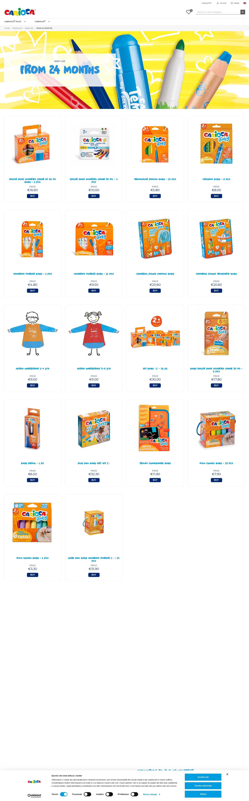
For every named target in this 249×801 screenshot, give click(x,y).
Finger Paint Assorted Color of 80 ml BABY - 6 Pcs (32, 181)
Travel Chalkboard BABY (155, 463)
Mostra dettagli (150, 794)
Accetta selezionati (203, 786)
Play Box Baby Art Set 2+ (94, 463)
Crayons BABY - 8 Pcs (216, 179)
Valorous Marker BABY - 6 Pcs (32, 274)
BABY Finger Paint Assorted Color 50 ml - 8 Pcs (216, 370)
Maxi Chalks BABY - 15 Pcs (216, 463)
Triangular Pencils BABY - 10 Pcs (155, 179)
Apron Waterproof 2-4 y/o (32, 369)
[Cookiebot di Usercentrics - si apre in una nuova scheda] (34, 796)
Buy (32, 196)
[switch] (87, 794)
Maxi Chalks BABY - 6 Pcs (32, 558)
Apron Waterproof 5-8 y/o (94, 369)
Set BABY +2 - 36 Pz (155, 369)
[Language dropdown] (245, 3)
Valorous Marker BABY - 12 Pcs (94, 274)
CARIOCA (40, 21)
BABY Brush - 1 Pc (32, 463)
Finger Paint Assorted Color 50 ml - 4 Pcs (94, 181)
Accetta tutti (203, 777)
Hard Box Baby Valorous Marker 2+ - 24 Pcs (94, 560)
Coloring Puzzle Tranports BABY (216, 274)
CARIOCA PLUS (12, 21)
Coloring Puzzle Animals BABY (155, 274)
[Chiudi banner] (227, 774)
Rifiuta (203, 794)
